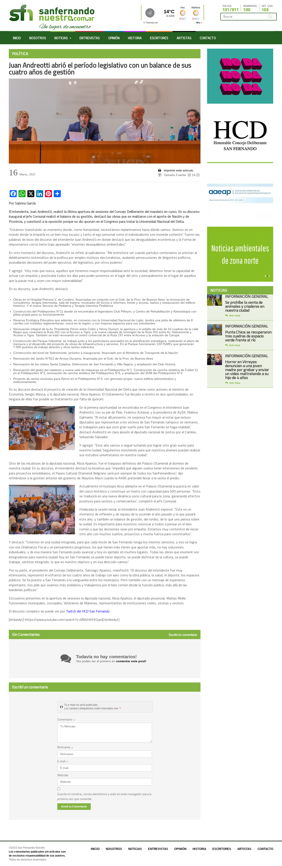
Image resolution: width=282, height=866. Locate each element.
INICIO (17, 37)
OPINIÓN (114, 37)
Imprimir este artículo (178, 170)
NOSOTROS (37, 37)
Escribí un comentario (183, 634)
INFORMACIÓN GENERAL (246, 296)
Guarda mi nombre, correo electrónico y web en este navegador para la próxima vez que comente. (104, 796)
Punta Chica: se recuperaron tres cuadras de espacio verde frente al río (248, 336)
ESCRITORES (159, 37)
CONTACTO (208, 37)
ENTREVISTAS (90, 37)
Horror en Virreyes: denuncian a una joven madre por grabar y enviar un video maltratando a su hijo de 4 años (247, 370)
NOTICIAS (135, 849)
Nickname (65, 747)
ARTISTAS (184, 37)
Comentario (66, 720)
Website (62, 775)
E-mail (62, 761)
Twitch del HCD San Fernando (88, 611)
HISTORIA (135, 37)
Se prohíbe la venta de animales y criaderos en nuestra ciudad (244, 306)
